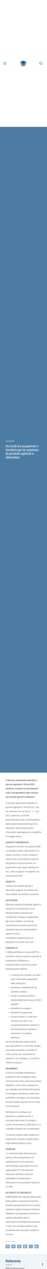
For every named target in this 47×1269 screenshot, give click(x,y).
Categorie (10, 441)
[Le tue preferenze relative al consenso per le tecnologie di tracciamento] (42, 1264)
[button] (4, 63)
